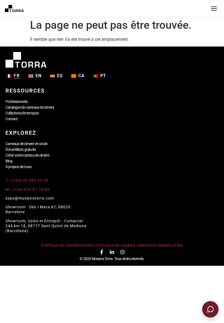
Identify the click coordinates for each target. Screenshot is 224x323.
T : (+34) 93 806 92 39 (27, 180)
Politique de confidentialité (67, 245)
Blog (8, 161)
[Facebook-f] (101, 252)
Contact (11, 119)
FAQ (179, 245)
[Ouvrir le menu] (214, 8)
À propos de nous (18, 167)
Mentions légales (155, 245)
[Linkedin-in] (112, 252)
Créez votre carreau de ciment (27, 155)
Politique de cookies (116, 245)
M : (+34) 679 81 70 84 (27, 189)
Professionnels (16, 101)
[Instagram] (122, 252)
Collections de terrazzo (22, 113)
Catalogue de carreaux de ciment (29, 107)
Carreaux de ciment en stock (26, 144)
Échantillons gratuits (20, 149)
